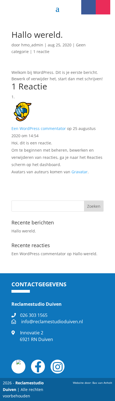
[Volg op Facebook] (88, 7)
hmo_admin (32, 44)
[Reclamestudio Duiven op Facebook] (38, 369)
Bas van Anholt (102, 383)
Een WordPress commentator (38, 128)
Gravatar (79, 171)
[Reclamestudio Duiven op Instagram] (58, 369)
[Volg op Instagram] (103, 7)
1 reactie (41, 51)
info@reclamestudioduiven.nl (52, 322)
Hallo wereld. (23, 231)
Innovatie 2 (36, 336)
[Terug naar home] (18, 362)
